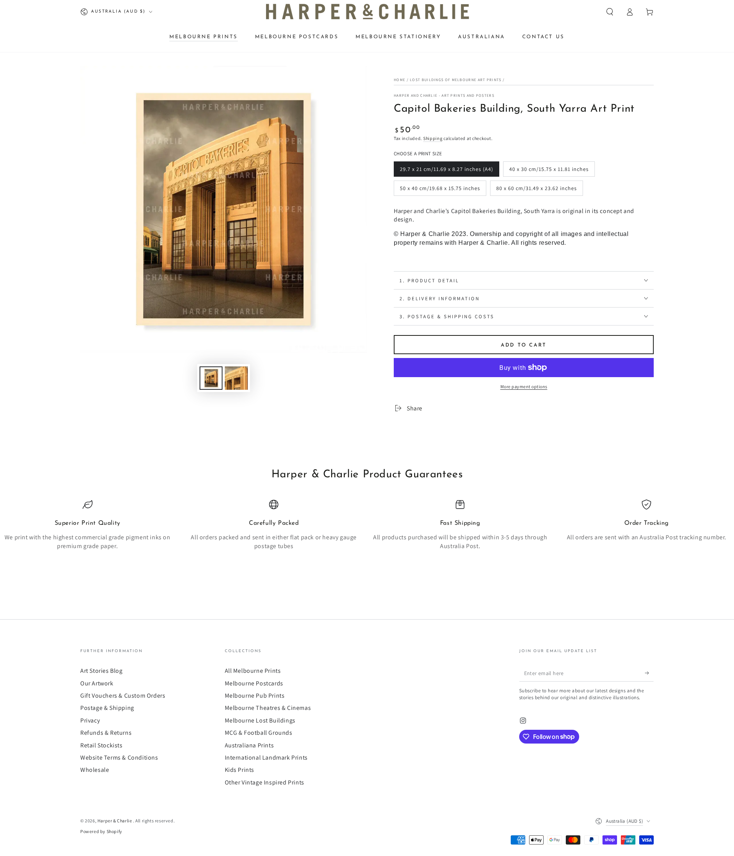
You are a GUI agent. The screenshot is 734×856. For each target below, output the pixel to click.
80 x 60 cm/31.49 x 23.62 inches (536, 190)
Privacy (90, 720)
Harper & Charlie (115, 820)
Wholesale (94, 770)
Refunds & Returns (106, 733)
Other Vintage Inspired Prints (264, 782)
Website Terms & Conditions (119, 757)
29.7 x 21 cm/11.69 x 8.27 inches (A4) (446, 171)
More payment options (523, 386)
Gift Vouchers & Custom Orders (122, 696)
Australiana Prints (249, 745)
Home (399, 79)
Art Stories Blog (101, 671)
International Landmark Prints (266, 757)
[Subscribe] (649, 672)
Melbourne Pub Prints (255, 696)
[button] (610, 11)
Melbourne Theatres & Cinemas (268, 708)
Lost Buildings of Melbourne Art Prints (455, 79)
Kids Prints (240, 770)
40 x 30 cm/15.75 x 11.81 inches (549, 171)
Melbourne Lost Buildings (260, 720)
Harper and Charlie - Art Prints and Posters (444, 95)
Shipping (433, 138)
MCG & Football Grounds (258, 733)
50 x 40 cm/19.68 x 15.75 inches (439, 190)
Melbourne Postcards (254, 683)
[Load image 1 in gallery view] (211, 378)
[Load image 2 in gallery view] (236, 378)
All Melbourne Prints (253, 671)
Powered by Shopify (101, 831)
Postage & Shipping (107, 708)
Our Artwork (97, 683)
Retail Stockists (101, 745)
